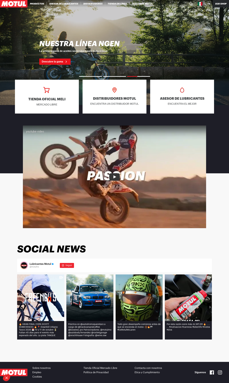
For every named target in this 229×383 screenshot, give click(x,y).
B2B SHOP (221, 4)
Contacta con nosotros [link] (148, 368)
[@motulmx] (24, 265)
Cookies (37, 377)
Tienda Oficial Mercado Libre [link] (100, 368)
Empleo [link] (36, 372)
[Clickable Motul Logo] (13, 3)
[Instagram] (220, 372)
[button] (6, 377)
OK (52, 367)
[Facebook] (212, 372)
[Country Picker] (200, 4)
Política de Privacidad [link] (96, 372)
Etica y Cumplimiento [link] (147, 372)
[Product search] (191, 3)
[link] (117, 3)
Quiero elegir (19, 367)
